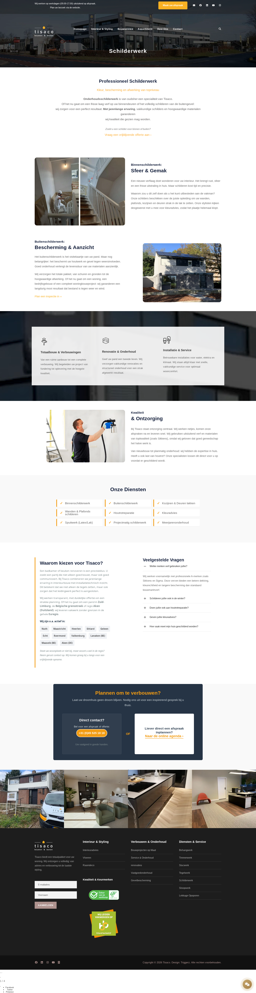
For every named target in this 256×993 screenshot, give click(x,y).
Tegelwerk (184, 873)
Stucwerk (184, 865)
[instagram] (220, 5)
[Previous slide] (0, 972)
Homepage (80, 29)
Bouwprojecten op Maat (143, 850)
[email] (194, 5)
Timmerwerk (185, 857)
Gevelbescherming (141, 880)
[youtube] (213, 5)
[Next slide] (1, 972)
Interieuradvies (90, 850)
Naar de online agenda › (164, 736)
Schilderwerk (186, 880)
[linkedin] (207, 5)
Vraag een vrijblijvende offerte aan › (128, 134)
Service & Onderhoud (142, 857)
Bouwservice (125, 29)
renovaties (136, 865)
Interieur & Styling (102, 29)
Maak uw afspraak (173, 5)
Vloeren (87, 857)
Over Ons (162, 29)
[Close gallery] (0, 977)
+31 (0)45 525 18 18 (92, 733)
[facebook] (200, 5)
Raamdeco (88, 865)
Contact (178, 29)
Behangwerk (185, 850)
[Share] (0, 986)
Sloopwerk (184, 888)
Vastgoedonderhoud (141, 873)
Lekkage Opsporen (189, 895)
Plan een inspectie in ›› (48, 296)
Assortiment (145, 29)
